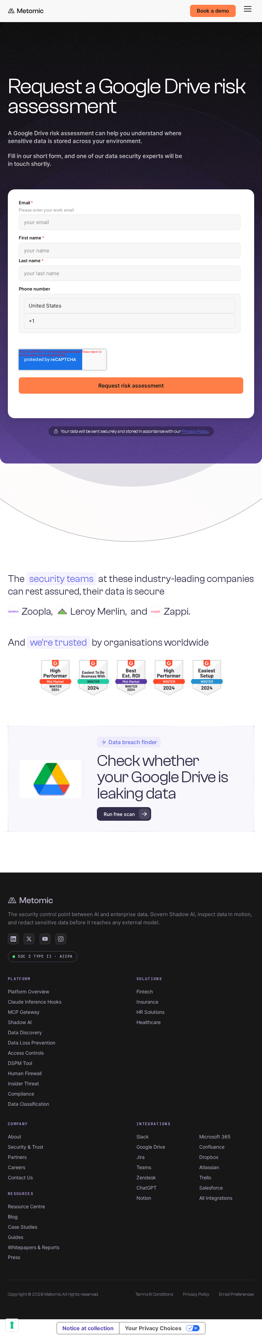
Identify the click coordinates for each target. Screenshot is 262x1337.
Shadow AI (20, 1022)
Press (14, 1257)
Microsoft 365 (215, 1136)
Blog (13, 1217)
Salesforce (211, 1188)
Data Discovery (25, 1032)
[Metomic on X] (29, 938)
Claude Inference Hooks (34, 1002)
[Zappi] (160, 611)
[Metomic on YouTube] (45, 938)
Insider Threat (23, 1083)
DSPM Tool (20, 1063)
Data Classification (28, 1104)
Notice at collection (88, 1328)
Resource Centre (26, 1206)
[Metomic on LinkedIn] (13, 938)
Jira (140, 1157)
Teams (143, 1167)
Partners (17, 1157)
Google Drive (150, 1147)
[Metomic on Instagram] (60, 938)
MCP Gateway (24, 1012)
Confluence (211, 1147)
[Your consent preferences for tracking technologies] (11, 1325)
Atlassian (209, 1167)
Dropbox (209, 1157)
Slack (142, 1136)
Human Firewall (25, 1073)
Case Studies (22, 1227)
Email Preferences (236, 1294)
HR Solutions (150, 1012)
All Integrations (215, 1198)
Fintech (144, 991)
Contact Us (20, 1177)
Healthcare (148, 1022)
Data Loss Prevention (31, 1042)
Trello (205, 1177)
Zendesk (146, 1177)
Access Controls (26, 1053)
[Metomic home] (25, 11)
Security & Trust (25, 1147)
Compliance (21, 1094)
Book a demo (213, 10)
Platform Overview (28, 991)
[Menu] (247, 9)
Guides (15, 1237)
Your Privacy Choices (153, 1328)
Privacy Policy (195, 431)
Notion (143, 1198)
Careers (16, 1167)
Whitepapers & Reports (33, 1247)
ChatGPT (146, 1188)
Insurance (147, 1002)
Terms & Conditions (154, 1294)
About (14, 1136)
